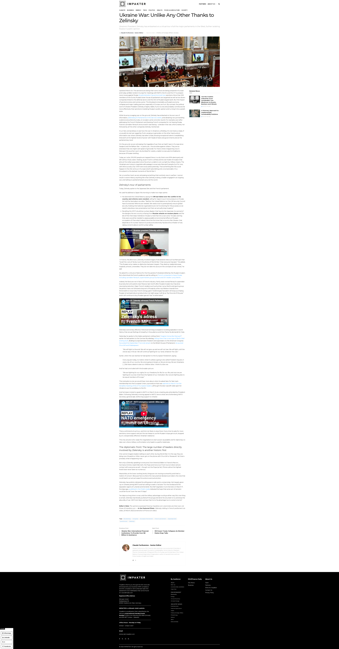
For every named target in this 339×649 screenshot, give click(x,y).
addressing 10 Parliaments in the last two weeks (145, 118)
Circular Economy (175, 598)
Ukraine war (123, 521)
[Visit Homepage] (132, 4)
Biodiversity (174, 594)
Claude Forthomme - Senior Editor (132, 32)
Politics (152, 10)
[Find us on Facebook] (119, 639)
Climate (122, 10)
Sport (172, 619)
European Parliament (146, 518)
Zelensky (131, 521)
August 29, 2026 (206, 106)
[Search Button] (219, 4)
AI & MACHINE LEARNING (177, 587)
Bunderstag (127, 518)
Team (207, 583)
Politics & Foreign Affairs (165, 32)
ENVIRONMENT (176, 592)
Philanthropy (174, 615)
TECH (172, 583)
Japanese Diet (172, 518)
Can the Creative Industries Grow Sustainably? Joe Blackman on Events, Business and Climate (209, 100)
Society (185, 10)
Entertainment (175, 606)
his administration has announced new (152, 95)
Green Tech (173, 589)
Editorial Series (174, 621)
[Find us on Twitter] (122, 639)
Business (130, 10)
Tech (145, 10)
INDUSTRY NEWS (176, 604)
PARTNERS (202, 4)
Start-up (173, 584)
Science (173, 617)
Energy (138, 10)
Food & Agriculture (172, 10)
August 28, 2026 (206, 116)
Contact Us (208, 590)
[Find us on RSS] (128, 639)
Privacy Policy (209, 592)
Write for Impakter (211, 587)
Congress (135, 518)
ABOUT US (211, 4)
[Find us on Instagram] (125, 639)
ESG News (191, 583)
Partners (208, 585)
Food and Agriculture (176, 608)
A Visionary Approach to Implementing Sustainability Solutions (210, 112)
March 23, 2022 (150, 32)
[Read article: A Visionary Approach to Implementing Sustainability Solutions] (194, 113)
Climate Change (175, 601)
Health (159, 10)
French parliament (160, 518)
